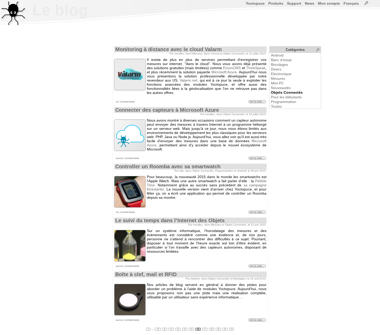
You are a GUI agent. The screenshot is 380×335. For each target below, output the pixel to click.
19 (218, 329)
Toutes (276, 106)
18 (211, 329)
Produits (275, 3)
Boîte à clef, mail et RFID (146, 274)
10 (157, 329)
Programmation (283, 102)
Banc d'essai (281, 60)
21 (232, 329)
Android (277, 55)
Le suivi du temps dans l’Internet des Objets (170, 220)
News (309, 3)
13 (178, 329)
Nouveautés (281, 88)
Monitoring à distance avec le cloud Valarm (168, 49)
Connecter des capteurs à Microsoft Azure (167, 110)
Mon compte (329, 3)
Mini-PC (277, 83)
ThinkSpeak (255, 68)
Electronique (281, 74)
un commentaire (125, 101)
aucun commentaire (127, 158)
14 (185, 329)
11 (165, 329)
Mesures (278, 78)
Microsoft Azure (224, 72)
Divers (276, 69)
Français (351, 3)
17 (205, 329)
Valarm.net (188, 80)
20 (225, 329)
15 (191, 329)
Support (294, 3)
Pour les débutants (286, 97)
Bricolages (279, 64)
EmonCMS (232, 68)
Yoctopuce (255, 3)
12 (171, 329)
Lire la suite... (257, 101)
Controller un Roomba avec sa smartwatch (168, 166)
